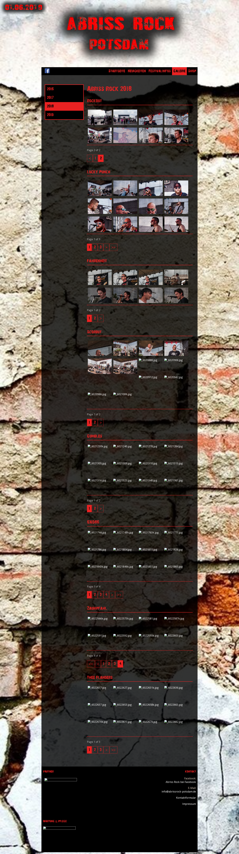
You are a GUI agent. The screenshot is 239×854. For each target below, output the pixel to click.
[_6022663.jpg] (176, 704)
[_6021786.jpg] (100, 549)
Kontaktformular (186, 797)
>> (113, 247)
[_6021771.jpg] (176, 532)
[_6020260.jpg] (151, 195)
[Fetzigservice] (60, 780)
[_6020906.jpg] (176, 360)
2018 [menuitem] (50, 106)
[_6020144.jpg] (100, 124)
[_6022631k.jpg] (151, 687)
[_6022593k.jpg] (151, 635)
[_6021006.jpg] (125, 394)
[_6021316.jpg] (100, 480)
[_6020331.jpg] (100, 231)
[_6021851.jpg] (151, 566)
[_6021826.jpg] (176, 549)
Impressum (189, 804)
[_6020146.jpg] (125, 124)
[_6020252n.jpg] (125, 195)
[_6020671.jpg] (100, 302)
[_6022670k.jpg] (100, 722)
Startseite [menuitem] (116, 71)
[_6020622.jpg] (125, 284)
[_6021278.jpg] (151, 446)
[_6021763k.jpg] (151, 532)
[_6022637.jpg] (100, 704)
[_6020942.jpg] (176, 377)
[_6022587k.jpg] (176, 618)
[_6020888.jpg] (151, 360)
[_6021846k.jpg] (125, 566)
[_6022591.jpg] (100, 635)
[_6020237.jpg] (100, 195)
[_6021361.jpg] (176, 480)
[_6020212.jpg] (151, 142)
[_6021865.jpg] (176, 566)
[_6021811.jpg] (151, 549)
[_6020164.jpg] (151, 124)
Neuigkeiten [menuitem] (137, 71)
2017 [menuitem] (50, 98)
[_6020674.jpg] (125, 302)
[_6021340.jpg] (151, 480)
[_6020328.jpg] (176, 213)
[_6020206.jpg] (125, 142)
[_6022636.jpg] (176, 687)
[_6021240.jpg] (125, 446)
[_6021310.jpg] (151, 463)
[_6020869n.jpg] (100, 373)
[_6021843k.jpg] (100, 566)
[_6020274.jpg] (100, 213)
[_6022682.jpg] (176, 722)
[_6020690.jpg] (151, 302)
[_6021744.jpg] (100, 532)
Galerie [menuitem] (179, 71)
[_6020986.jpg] (100, 394)
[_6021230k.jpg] (100, 446)
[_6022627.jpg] (125, 687)
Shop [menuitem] (192, 71)
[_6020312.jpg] (125, 213)
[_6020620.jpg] (100, 284)
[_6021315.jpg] (176, 463)
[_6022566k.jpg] (100, 618)
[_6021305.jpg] (100, 463)
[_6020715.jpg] (176, 302)
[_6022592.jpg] (125, 635)
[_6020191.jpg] (100, 142)
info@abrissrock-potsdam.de (179, 791)
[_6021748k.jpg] (125, 532)
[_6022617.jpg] (100, 687)
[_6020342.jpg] (151, 231)
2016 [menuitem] (50, 89)
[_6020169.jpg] (176, 124)
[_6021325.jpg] (125, 480)
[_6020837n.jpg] (125, 355)
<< (91, 664)
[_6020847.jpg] (151, 355)
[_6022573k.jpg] (125, 618)
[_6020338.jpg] (125, 231)
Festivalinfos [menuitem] (160, 71)
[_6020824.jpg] (100, 355)
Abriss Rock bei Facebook (181, 782)
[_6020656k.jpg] (176, 284)
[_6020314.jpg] (151, 213)
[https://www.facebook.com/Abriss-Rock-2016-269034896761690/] (47, 72)
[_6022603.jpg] (176, 635)
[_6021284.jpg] (176, 446)
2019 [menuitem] (50, 115)
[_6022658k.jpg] (151, 704)
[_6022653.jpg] (125, 704)
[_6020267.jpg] (176, 195)
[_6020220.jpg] (176, 142)
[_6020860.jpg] (176, 355)
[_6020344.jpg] (176, 231)
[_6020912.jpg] (151, 377)
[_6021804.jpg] (125, 549)
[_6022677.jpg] (125, 722)
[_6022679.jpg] (151, 722)
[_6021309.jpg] (125, 463)
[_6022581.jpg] (151, 618)
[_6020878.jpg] (125, 373)
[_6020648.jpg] (151, 284)
